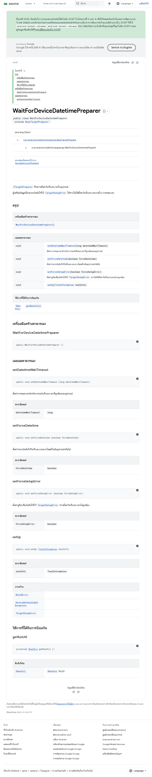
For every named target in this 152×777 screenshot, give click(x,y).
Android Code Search (54, 3)
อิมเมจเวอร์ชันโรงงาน (13, 749)
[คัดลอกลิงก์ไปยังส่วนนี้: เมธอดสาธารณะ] (38, 361)
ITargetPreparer (23, 187)
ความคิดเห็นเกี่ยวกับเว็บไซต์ (81, 771)
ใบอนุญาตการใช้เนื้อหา (65, 704)
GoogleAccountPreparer (27, 163)
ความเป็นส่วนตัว (59, 771)
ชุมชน (24, 771)
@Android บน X (60, 730)
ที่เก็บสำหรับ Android (13, 730)
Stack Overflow (110, 749)
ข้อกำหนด (8, 734)
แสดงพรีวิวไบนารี (11, 744)
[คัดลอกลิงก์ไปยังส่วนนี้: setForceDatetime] (41, 426)
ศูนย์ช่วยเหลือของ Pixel (112, 734)
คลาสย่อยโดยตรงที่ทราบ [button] (27, 162)
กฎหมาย (34, 771)
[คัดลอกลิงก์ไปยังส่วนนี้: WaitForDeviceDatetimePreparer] (62, 333)
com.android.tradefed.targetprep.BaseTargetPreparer (49, 140)
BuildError (22, 594)
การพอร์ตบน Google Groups (66, 758)
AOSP (15, 62)
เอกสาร (29, 3)
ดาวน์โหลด (8, 739)
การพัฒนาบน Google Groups (66, 753)
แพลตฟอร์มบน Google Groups (67, 749)
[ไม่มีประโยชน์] (137, 62)
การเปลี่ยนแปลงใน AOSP (48, 29)
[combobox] (89, 3)
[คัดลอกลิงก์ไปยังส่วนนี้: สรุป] (22, 205)
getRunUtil (32, 306)
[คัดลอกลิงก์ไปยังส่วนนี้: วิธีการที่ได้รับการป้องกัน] (50, 628)
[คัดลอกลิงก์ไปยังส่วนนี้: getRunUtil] (30, 637)
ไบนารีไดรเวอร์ (10, 753)
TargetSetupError (55, 192)
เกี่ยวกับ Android (11, 771)
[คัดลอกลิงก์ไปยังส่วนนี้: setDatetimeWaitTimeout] (51, 370)
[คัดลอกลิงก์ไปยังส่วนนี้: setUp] (24, 537)
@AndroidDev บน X (62, 734)
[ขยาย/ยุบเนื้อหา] (24, 71)
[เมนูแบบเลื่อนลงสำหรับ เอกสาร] (36, 3)
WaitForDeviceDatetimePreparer (34, 224)
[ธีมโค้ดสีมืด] (137, 341)
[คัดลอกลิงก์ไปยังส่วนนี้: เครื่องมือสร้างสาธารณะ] (49, 324)
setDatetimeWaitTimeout (61, 245)
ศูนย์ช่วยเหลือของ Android (114, 730)
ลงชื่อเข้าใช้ (143, 3)
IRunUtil (18, 307)
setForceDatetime (58, 258)
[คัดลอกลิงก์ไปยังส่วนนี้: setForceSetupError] (43, 481)
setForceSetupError (59, 271)
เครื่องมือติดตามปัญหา (112, 753)
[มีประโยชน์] (132, 62)
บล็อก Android (59, 739)
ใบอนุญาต (45, 771)
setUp (51, 285)
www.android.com (111, 739)
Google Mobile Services (114, 744)
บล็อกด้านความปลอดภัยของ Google (68, 744)
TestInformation (64, 285)
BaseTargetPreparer (37, 121)
